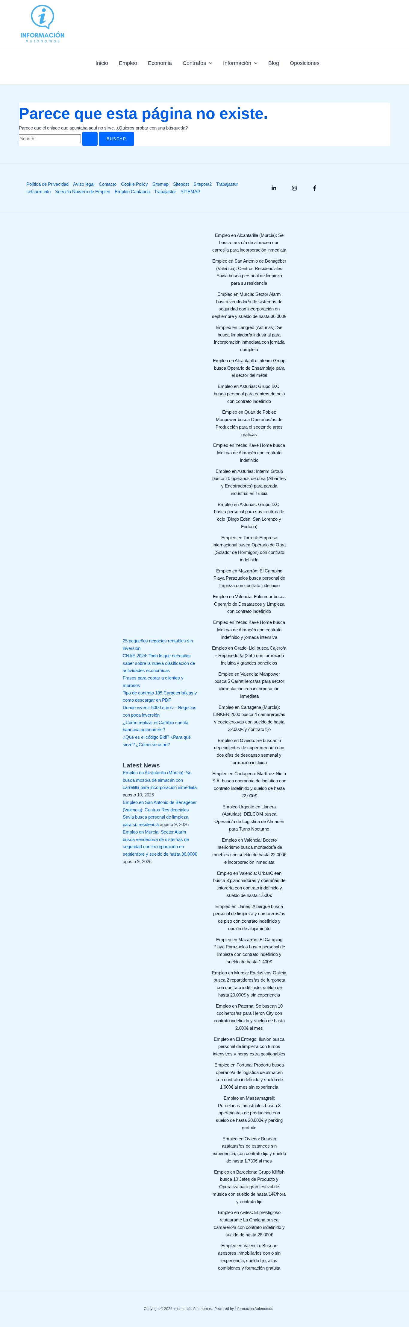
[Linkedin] (274, 188)
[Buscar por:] (59, 138)
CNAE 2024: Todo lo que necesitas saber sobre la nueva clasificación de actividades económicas (159, 663)
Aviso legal (83, 184)
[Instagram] (294, 188)
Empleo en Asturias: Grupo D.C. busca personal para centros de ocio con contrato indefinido (249, 394)
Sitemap (160, 184)
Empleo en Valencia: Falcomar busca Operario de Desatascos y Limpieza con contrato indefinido (249, 604)
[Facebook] (314, 188)
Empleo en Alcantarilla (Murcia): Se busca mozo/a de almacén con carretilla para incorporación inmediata (160, 780)
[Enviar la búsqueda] (90, 139)
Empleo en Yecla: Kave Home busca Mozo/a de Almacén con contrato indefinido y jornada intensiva (249, 630)
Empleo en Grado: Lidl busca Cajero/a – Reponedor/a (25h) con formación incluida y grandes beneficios (249, 655)
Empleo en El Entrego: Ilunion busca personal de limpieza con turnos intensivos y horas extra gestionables (249, 1047)
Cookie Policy (134, 184)
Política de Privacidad (47, 184)
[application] (209, 63)
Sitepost (181, 184)
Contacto (107, 184)
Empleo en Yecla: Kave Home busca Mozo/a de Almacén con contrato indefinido (249, 453)
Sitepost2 (202, 184)
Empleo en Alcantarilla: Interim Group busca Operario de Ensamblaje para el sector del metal (249, 368)
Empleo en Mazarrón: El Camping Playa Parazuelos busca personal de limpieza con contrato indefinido (249, 578)
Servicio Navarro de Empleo (82, 191)
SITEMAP (190, 191)
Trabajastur (227, 184)
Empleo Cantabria (132, 191)
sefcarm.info (38, 191)
